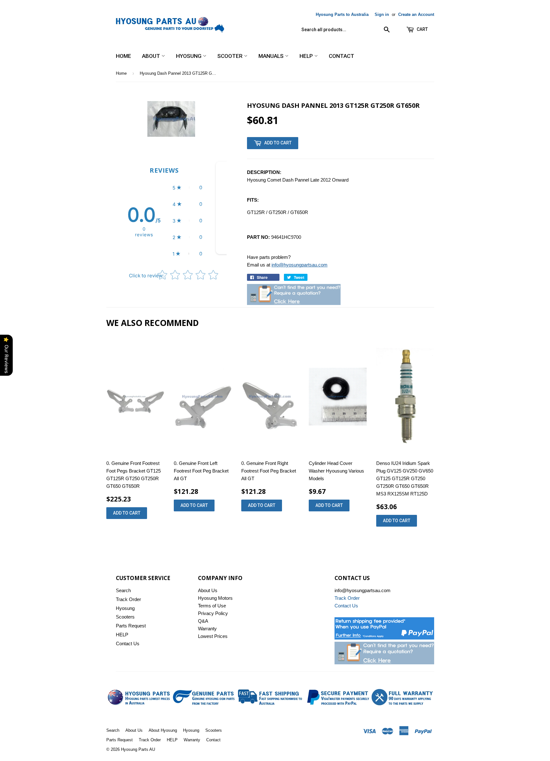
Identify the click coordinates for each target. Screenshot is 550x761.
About (151, 56)
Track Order (128, 599)
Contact (341, 56)
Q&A (203, 621)
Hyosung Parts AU (138, 749)
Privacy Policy (213, 613)
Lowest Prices (213, 636)
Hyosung (189, 56)
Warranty (207, 628)
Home (123, 56)
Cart (422, 29)
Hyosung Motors (215, 598)
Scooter (230, 56)
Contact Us (127, 643)
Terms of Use (212, 605)
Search (123, 590)
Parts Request (131, 625)
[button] (187, 188)
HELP (307, 56)
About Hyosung (163, 730)
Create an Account (416, 14)
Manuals (271, 56)
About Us (207, 590)
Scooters (125, 616)
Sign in (382, 14)
